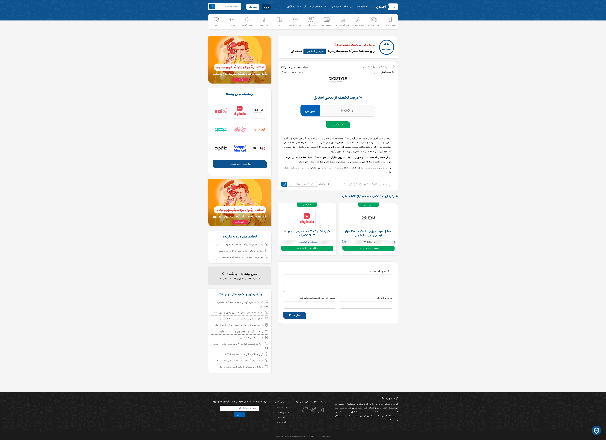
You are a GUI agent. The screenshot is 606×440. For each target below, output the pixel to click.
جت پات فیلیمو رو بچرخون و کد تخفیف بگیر (241, 331)
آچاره (345, 415)
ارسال (239, 415)
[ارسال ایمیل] (345, 184)
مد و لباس (367, 66)
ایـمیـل (317, 298)
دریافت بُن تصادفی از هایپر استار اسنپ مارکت (241, 367)
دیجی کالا (353, 408)
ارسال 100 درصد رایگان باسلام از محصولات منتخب (239, 244)
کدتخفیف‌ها (362, 6)
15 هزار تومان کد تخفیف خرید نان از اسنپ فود (240, 319)
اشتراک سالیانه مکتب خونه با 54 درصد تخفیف (240, 251)
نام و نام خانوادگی (384, 298)
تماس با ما (281, 422)
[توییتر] (355, 184)
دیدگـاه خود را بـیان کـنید (380, 271)
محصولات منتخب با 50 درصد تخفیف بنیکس (241, 257)
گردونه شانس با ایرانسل (251, 338)
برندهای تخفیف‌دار (342, 6)
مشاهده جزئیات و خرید (368, 248)
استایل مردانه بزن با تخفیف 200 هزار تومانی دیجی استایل (368, 233)
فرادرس (370, 415)
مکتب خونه (354, 415)
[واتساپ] (350, 184)
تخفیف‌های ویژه (318, 6)
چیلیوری (369, 412)
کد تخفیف (363, 404)
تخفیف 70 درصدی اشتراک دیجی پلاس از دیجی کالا (238, 312)
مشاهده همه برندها (240, 164)
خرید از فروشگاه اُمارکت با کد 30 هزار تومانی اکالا (240, 360)
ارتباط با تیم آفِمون (296, 6)
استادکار (338, 415)
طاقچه (377, 415)
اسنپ (345, 408)
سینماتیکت (393, 415)
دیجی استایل (315, 51)
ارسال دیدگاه (294, 315)
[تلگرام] (359, 184)
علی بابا (339, 408)
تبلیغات (281, 417)
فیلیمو (338, 412)
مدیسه (346, 412)
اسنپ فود (379, 412)
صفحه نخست (281, 407)
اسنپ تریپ (392, 412)
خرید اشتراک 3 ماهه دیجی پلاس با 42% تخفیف (307, 233)
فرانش (363, 415)
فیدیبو (384, 415)
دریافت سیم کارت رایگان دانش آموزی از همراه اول (239, 325)
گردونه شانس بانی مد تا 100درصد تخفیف (243, 354)
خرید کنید (338, 124)
